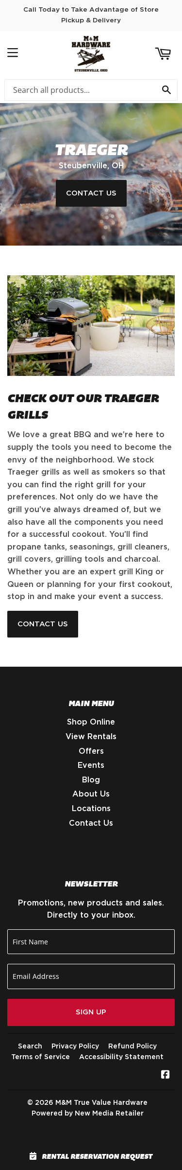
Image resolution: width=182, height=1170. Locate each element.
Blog (91, 780)
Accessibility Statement (121, 1057)
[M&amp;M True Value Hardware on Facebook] (165, 1076)
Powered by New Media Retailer (88, 1113)
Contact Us (91, 193)
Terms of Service (40, 1057)
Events (91, 765)
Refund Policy (132, 1046)
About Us (91, 794)
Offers (91, 751)
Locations (91, 809)
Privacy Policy (75, 1046)
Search (30, 1046)
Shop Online (91, 722)
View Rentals (91, 737)
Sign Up (91, 1012)
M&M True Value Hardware (101, 1102)
